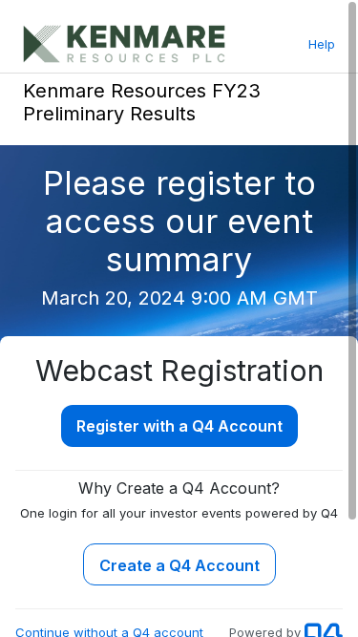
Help (321, 44)
